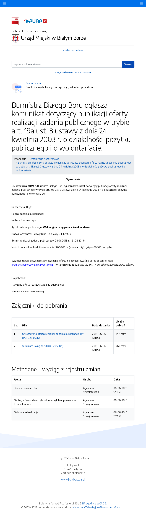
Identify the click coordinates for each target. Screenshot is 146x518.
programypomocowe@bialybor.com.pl (33, 264)
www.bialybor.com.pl (73, 479)
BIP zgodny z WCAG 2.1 (94, 503)
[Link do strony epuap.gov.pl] (35, 20)
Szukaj (128, 64)
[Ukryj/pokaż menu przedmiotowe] (5, 3)
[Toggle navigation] (141, 3)
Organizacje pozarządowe (44, 158)
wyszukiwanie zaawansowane (74, 72)
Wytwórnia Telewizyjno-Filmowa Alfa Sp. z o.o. (98, 507)
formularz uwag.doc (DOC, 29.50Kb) (42, 345)
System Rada (33, 83)
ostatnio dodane (74, 50)
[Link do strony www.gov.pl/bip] (17, 20)
